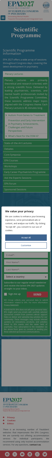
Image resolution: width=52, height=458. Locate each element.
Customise (26, 245)
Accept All (26, 237)
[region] (26, 229)
